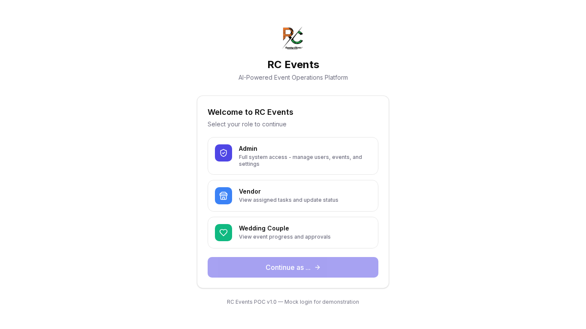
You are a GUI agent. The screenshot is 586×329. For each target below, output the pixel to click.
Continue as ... (288, 267)
